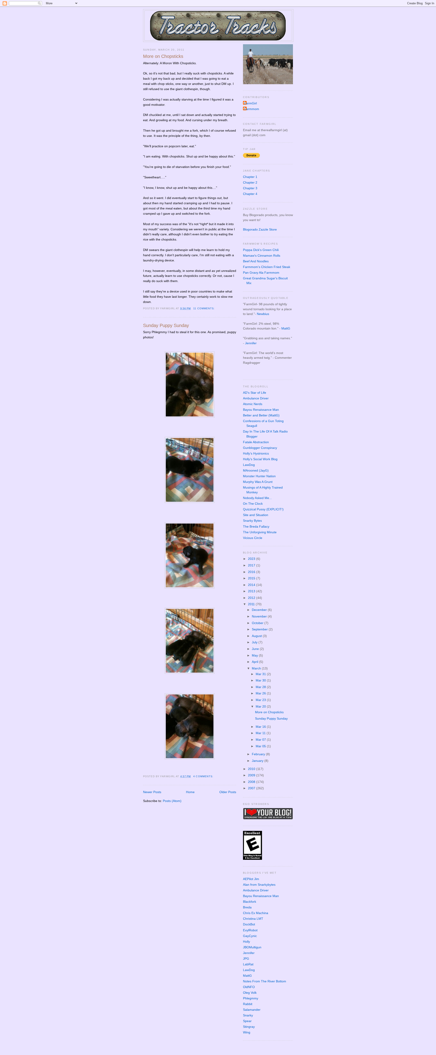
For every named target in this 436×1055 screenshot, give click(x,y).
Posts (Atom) (172, 801)
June (256, 649)
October (258, 623)
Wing (246, 1032)
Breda (247, 907)
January (258, 760)
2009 (252, 775)
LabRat (248, 964)
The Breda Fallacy (256, 526)
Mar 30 (261, 680)
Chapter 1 (250, 177)
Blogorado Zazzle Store (260, 229)
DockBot (249, 924)
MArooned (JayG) (256, 470)
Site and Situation (255, 515)
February (259, 754)
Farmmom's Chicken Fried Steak (266, 267)
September (260, 629)
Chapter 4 (250, 194)
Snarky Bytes (252, 520)
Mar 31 (261, 674)
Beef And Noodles (256, 261)
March (257, 668)
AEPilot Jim (251, 879)
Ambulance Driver (256, 398)
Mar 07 (261, 739)
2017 (252, 565)
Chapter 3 (250, 188)
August (257, 636)
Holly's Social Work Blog (260, 459)
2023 (252, 559)
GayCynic (250, 936)
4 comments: (203, 776)
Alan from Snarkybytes (259, 884)
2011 (252, 604)
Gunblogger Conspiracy (260, 448)
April (255, 662)
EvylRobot (250, 930)
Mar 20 (261, 706)
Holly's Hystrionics (256, 453)
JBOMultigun (252, 947)
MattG (285, 328)
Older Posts (227, 792)
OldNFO (249, 987)
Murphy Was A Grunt (257, 482)
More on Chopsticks (163, 56)
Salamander (251, 1009)
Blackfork (249, 901)
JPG (246, 958)
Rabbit (247, 1004)
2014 (252, 585)
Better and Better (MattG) (261, 415)
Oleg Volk (250, 992)
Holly (246, 941)
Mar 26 (261, 693)
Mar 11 (261, 733)
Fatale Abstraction (256, 442)
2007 (252, 788)
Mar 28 (261, 687)
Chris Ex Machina (255, 913)
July (255, 642)
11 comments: (204, 308)
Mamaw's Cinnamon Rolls (261, 255)
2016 (252, 572)
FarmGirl (250, 103)
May (255, 655)
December (260, 610)
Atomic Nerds (252, 404)
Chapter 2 (250, 182)
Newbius (263, 314)
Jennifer (251, 343)
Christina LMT (253, 918)
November (260, 616)
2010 (252, 769)
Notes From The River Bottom (264, 981)
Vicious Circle (252, 538)
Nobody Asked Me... (257, 498)
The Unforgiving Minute (260, 532)
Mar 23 (261, 700)
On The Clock (253, 503)
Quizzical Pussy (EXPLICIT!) (263, 509)
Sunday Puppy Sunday (166, 325)
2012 (252, 598)
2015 (252, 578)
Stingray (249, 1026)
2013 (252, 591)
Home (190, 792)
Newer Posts (152, 792)
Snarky (248, 1015)
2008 (252, 782)
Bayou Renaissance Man (261, 409)
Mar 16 (261, 726)
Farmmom (251, 109)
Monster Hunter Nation (259, 476)
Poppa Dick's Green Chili (261, 250)
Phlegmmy (250, 998)
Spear (247, 1021)
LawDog (249, 465)
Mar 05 (261, 746)
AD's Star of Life (254, 392)
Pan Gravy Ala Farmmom (261, 272)
